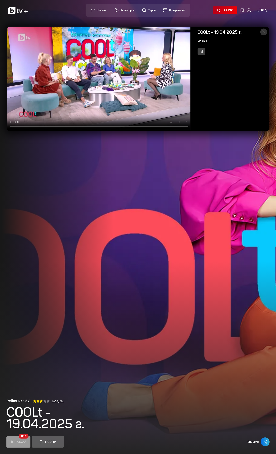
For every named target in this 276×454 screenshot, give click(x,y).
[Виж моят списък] (242, 10)
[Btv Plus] (18, 10)
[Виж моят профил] (249, 10)
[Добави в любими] (201, 51)
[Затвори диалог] (263, 32)
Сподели (253, 442)
